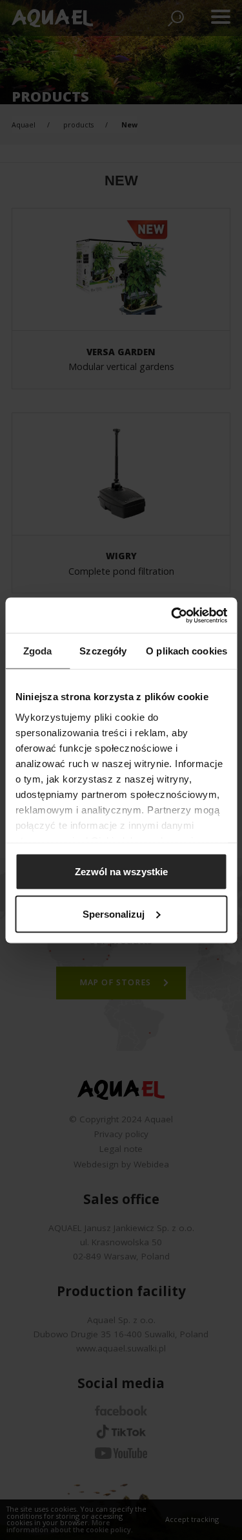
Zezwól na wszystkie (121, 871)
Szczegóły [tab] (102, 650)
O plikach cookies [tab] (186, 650)
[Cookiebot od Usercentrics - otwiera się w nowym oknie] (172, 615)
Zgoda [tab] (37, 650)
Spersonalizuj (114, 913)
